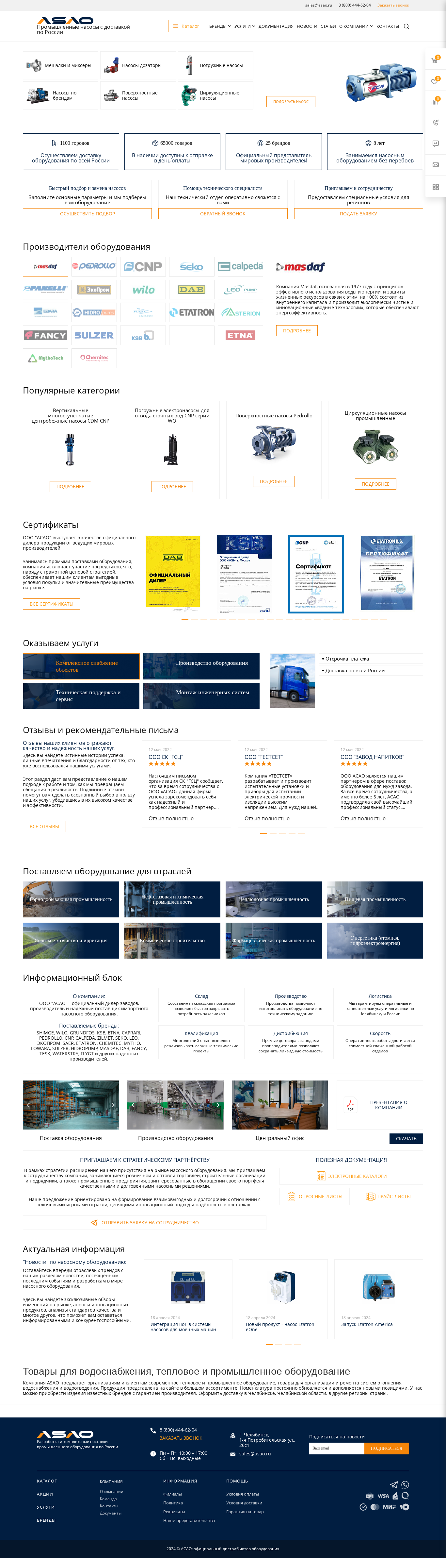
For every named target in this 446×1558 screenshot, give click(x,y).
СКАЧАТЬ (406, 1138)
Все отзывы (44, 826)
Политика (173, 1503)
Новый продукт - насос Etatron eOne (280, 1326)
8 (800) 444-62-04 (355, 5)
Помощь (237, 1481)
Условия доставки (244, 1503)
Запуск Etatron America (367, 1324)
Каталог (47, 1481)
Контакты (387, 26)
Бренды (218, 26)
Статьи (328, 26)
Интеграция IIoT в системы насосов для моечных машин (183, 1326)
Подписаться (387, 1448)
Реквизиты (174, 1512)
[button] (185, 619)
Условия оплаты (242, 1494)
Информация (180, 1481)
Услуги (242, 26)
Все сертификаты (51, 604)
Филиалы (172, 1494)
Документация (276, 26)
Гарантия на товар (245, 1512)
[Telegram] (394, 1485)
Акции (45, 1494)
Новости (307, 26)
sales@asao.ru (318, 5)
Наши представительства (189, 1520)
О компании (354, 26)
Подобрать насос (291, 101)
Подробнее (297, 330)
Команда (108, 1498)
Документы (110, 1513)
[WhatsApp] (405, 1485)
